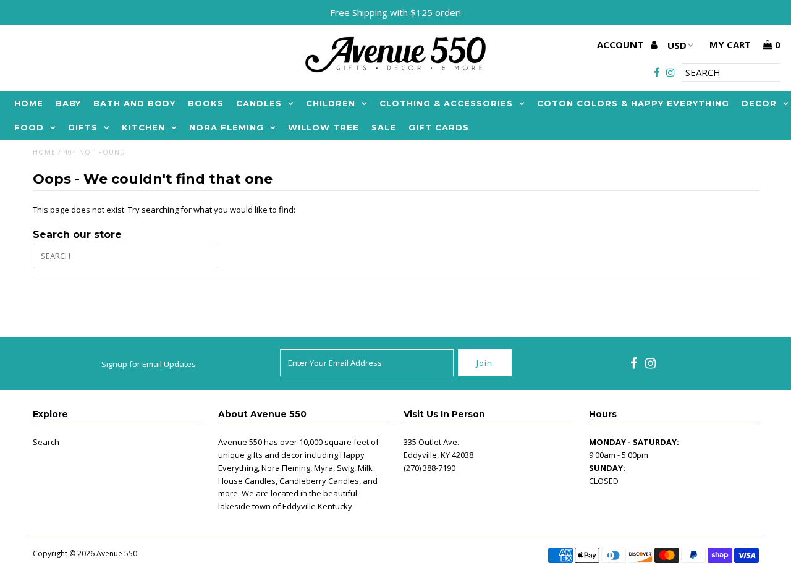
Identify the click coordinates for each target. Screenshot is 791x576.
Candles (259, 103)
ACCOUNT (621, 44)
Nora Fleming (226, 127)
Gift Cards (438, 127)
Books (206, 103)
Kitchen (143, 127)
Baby (68, 103)
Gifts (83, 127)
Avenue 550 (116, 553)
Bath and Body (134, 103)
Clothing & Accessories (446, 103)
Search (46, 441)
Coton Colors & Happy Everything (633, 103)
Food (29, 127)
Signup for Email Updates (148, 364)
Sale (383, 127)
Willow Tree (323, 127)
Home (28, 103)
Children (330, 103)
